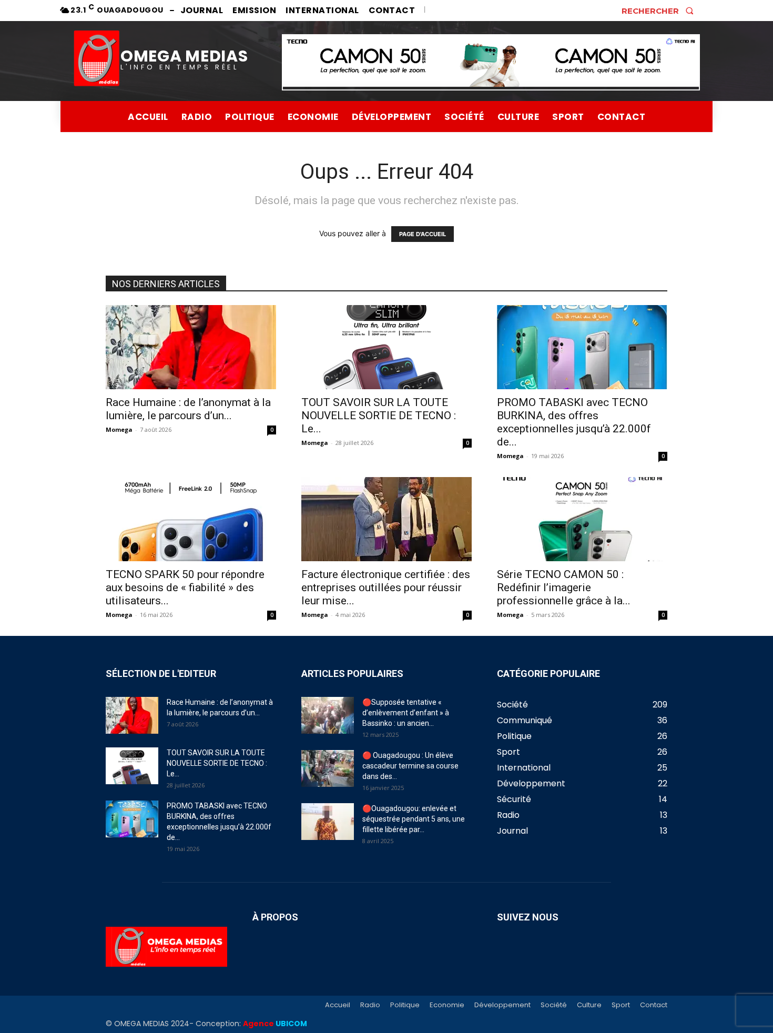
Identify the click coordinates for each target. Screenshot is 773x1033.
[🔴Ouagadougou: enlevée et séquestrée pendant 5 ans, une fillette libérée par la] (327, 821)
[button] (661, 10)
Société (554, 1005)
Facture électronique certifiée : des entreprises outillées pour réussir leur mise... (385, 587)
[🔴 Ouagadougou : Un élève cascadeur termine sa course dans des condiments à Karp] (327, 768)
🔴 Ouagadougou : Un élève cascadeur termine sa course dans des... (410, 766)
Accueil (337, 1005)
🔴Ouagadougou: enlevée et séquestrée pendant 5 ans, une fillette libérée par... (413, 819)
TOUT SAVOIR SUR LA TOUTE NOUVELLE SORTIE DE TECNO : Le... (378, 415)
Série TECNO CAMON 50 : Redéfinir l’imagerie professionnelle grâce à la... (563, 587)
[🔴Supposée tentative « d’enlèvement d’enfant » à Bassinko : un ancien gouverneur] (327, 715)
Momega (119, 429)
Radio (370, 1005)
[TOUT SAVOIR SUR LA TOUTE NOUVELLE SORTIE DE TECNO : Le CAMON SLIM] (386, 347)
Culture (589, 1005)
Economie (447, 1005)
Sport (621, 1005)
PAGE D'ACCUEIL (422, 234)
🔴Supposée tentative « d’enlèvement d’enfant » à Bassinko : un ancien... (405, 712)
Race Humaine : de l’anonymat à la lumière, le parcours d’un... (188, 409)
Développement (502, 1005)
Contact (653, 1005)
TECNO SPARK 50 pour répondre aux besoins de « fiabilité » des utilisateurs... (185, 587)
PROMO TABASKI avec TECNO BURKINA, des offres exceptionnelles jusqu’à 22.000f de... (574, 422)
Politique (405, 1005)
